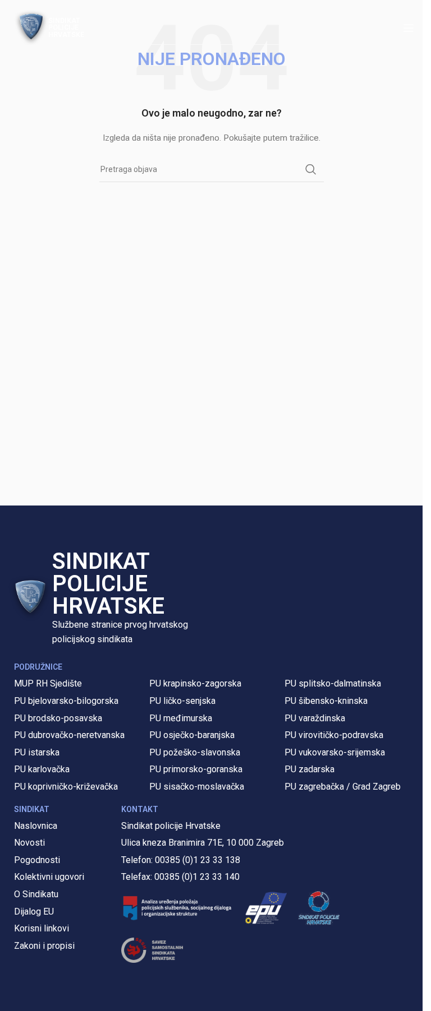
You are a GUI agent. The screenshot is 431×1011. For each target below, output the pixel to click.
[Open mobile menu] (408, 28)
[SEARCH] (311, 169)
